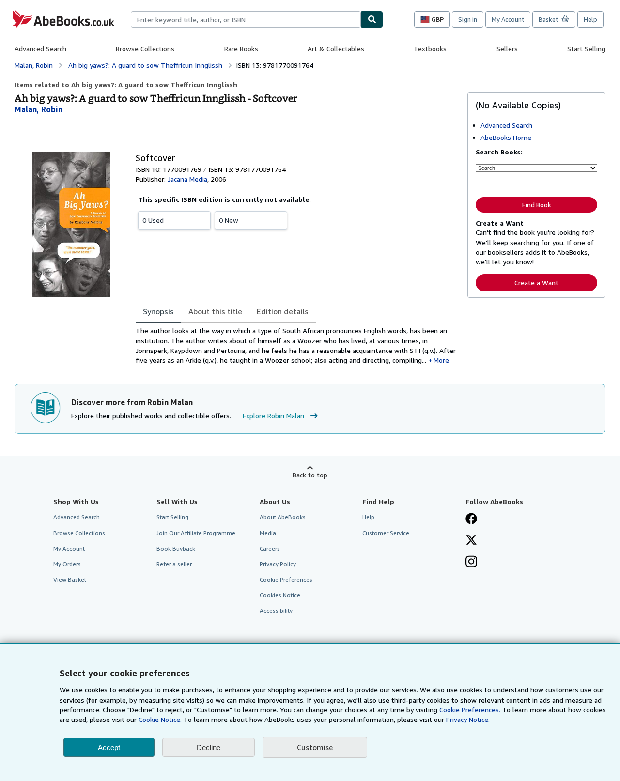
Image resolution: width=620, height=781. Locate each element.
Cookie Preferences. (469, 709)
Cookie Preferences (286, 579)
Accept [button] (109, 747)
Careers (270, 548)
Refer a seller (174, 563)
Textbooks (430, 49)
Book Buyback (175, 548)
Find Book (536, 205)
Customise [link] (315, 747)
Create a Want (536, 282)
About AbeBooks (283, 517)
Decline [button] (208, 747)
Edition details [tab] (283, 311)
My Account (508, 19)
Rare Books (241, 49)
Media (268, 532)
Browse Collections (145, 49)
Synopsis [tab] (158, 311)
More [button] (441, 360)
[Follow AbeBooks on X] (471, 541)
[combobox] (246, 19)
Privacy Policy (278, 563)
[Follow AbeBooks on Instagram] (471, 562)
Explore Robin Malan (273, 416)
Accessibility (276, 610)
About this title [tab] (215, 311)
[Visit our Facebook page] (471, 519)
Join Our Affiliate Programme (195, 532)
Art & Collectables (336, 49)
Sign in (467, 19)
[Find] (372, 19)
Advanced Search (40, 49)
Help (590, 19)
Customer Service (385, 532)
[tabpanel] (298, 345)
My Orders (67, 563)
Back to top (310, 475)
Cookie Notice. (160, 719)
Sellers (507, 49)
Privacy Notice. (468, 719)
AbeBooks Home (505, 137)
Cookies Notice (280, 594)
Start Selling (586, 49)
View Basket (69, 579)
